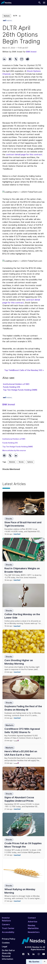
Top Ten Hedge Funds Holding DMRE (20, 390)
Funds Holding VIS (11, 387)
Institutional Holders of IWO (16, 384)
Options (30, 462)
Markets (7, 16)
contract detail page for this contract (24, 154)
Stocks (21, 462)
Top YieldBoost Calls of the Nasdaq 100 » (24, 370)
